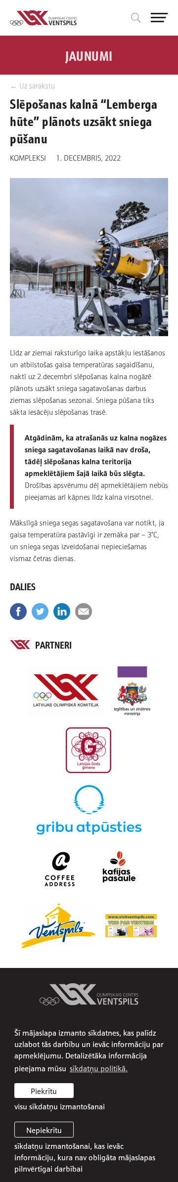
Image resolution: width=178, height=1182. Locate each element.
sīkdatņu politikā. (99, 1067)
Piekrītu (44, 1090)
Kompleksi (28, 157)
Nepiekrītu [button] (44, 1129)
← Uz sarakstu (32, 85)
